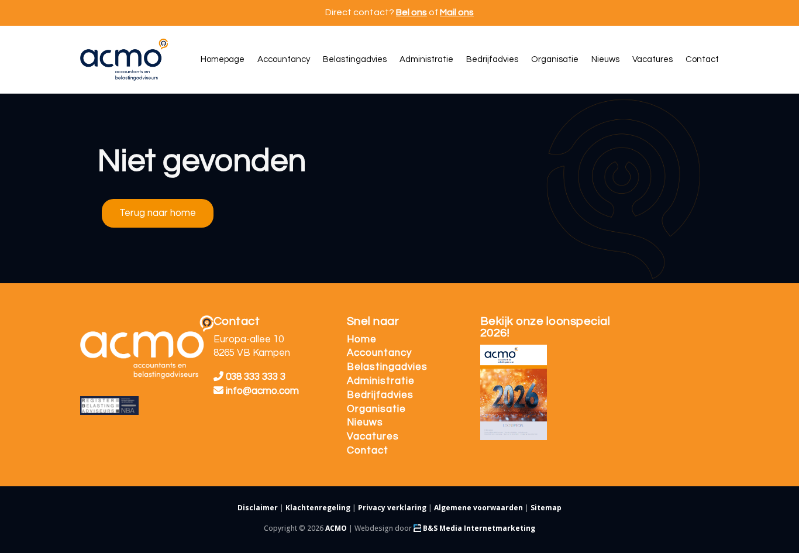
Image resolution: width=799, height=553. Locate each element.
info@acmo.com (262, 391)
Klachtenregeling (317, 508)
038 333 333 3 (254, 377)
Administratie (381, 381)
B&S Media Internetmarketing (478, 528)
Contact (367, 450)
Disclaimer (257, 508)
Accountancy (379, 353)
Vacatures (373, 436)
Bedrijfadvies (380, 395)
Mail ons (457, 12)
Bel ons (411, 12)
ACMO (336, 528)
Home (362, 339)
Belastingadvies (387, 367)
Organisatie (376, 409)
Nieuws (365, 422)
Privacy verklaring (392, 508)
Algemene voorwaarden (478, 508)
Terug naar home (157, 213)
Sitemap (546, 508)
